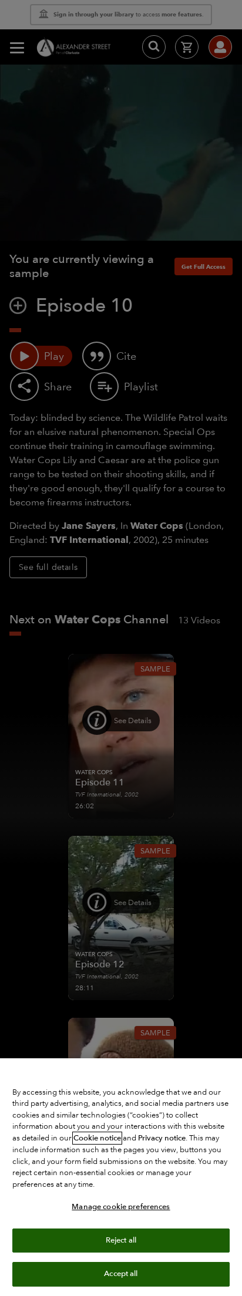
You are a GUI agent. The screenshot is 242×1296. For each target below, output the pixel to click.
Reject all (121, 1240)
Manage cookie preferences (121, 1207)
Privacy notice (162, 1138)
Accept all (120, 1273)
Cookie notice (97, 1138)
